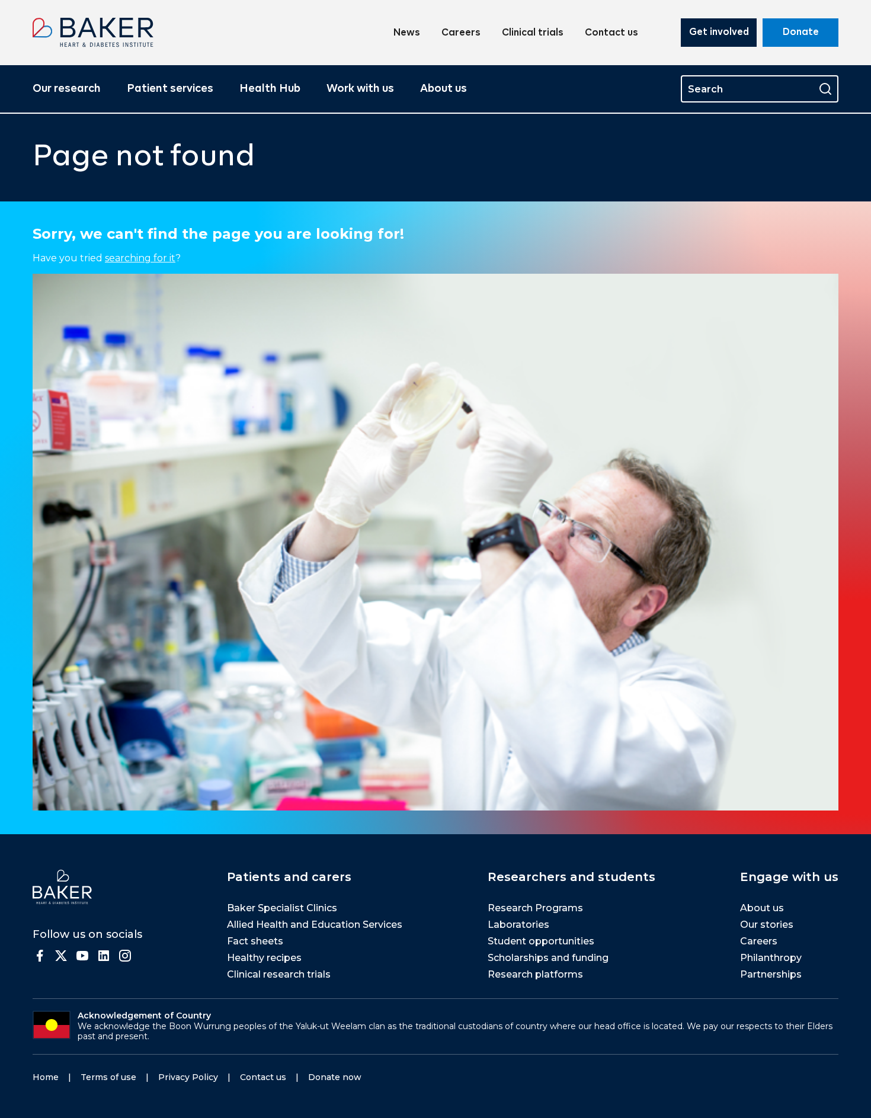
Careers (461, 33)
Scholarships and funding (548, 957)
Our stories (766, 924)
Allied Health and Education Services (314, 924)
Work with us (360, 89)
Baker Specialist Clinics (282, 908)
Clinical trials (532, 33)
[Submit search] (825, 89)
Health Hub (269, 89)
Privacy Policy (188, 1077)
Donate (801, 32)
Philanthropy (771, 957)
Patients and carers (289, 877)
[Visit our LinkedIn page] (104, 956)
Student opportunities (541, 941)
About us (443, 89)
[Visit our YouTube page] (82, 956)
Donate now (334, 1077)
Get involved (719, 32)
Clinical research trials (279, 974)
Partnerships (771, 974)
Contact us (611, 33)
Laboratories (518, 924)
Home (46, 1077)
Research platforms (535, 974)
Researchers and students (571, 877)
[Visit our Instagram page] (125, 956)
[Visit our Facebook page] (40, 956)
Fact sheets (255, 941)
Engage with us (789, 877)
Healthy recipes (264, 957)
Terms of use (108, 1077)
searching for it (140, 258)
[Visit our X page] (61, 956)
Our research (67, 89)
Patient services (170, 89)
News (406, 33)
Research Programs (535, 908)
